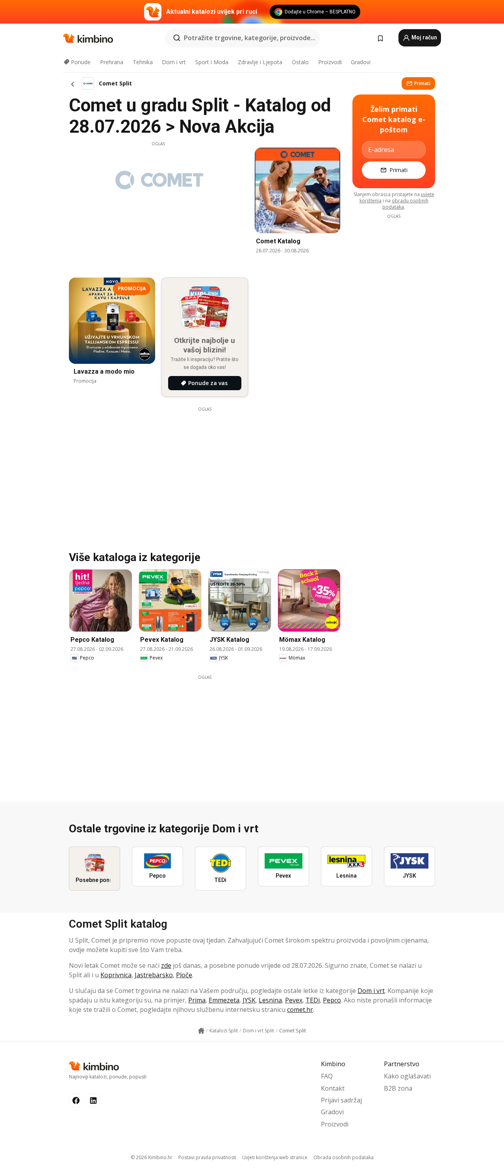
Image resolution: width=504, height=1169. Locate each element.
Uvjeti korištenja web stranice (275, 1157)
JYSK (249, 1000)
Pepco (332, 1000)
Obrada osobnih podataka (343, 1157)
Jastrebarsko (154, 975)
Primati (422, 83)
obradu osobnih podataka (405, 203)
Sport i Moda (211, 62)
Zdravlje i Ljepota (260, 62)
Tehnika (143, 62)
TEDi (313, 1000)
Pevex (293, 1000)
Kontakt (333, 1088)
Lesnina (270, 1000)
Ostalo (300, 62)
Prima (197, 1000)
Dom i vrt (174, 62)
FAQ (327, 1076)
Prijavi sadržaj (341, 1100)
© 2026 (151, 1157)
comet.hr (300, 1009)
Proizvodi (330, 62)
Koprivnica (116, 975)
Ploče (184, 975)
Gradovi (361, 62)
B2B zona (398, 1088)
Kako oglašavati (407, 1076)
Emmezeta (224, 1000)
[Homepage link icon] (201, 1031)
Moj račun (423, 37)
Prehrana (111, 62)
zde (166, 965)
